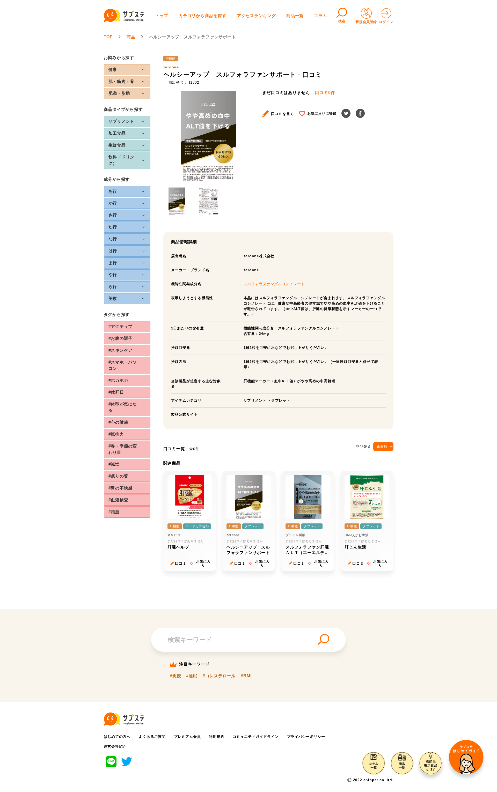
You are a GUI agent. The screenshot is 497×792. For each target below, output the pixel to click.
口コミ (180, 563)
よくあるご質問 (152, 737)
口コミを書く (282, 114)
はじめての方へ (117, 737)
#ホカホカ (118, 380)
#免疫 (175, 676)
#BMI (246, 676)
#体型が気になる (122, 407)
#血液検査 (118, 500)
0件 (325, 93)
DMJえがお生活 (356, 535)
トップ (161, 15)
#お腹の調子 (120, 338)
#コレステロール (219, 676)
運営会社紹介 (115, 746)
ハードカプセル (197, 526)
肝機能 (171, 58)
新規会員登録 (366, 22)
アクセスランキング (256, 15)
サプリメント (255, 400)
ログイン (386, 22)
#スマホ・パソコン (122, 365)
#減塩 (114, 464)
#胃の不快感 (120, 488)
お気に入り (203, 563)
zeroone (171, 67)
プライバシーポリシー (306, 737)
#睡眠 (191, 676)
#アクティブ (120, 326)
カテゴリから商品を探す (202, 15)
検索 (342, 21)
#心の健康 (118, 422)
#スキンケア (120, 350)
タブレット (280, 400)
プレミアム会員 (187, 737)
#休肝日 (116, 392)
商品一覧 (295, 15)
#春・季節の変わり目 (122, 449)
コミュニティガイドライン (256, 737)
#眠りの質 (118, 476)
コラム (320, 15)
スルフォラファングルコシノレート (274, 284)
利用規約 (216, 737)
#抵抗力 (116, 434)
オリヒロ (174, 535)
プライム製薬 (295, 535)
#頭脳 (114, 512)
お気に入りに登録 (321, 113)
